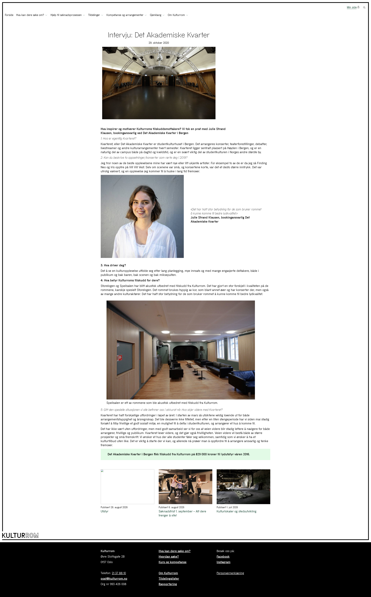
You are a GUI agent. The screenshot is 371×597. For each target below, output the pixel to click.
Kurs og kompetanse (173, 562)
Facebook (223, 556)
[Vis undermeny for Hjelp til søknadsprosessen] (83, 15)
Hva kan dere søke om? (175, 551)
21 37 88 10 (119, 573)
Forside (9, 15)
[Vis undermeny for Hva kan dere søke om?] (46, 15)
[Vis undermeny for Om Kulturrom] (187, 15)
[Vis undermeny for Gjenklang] (163, 15)
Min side (352, 7)
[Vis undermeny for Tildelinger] (102, 15)
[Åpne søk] (364, 7)
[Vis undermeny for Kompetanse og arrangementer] (145, 15)
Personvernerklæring (230, 573)
